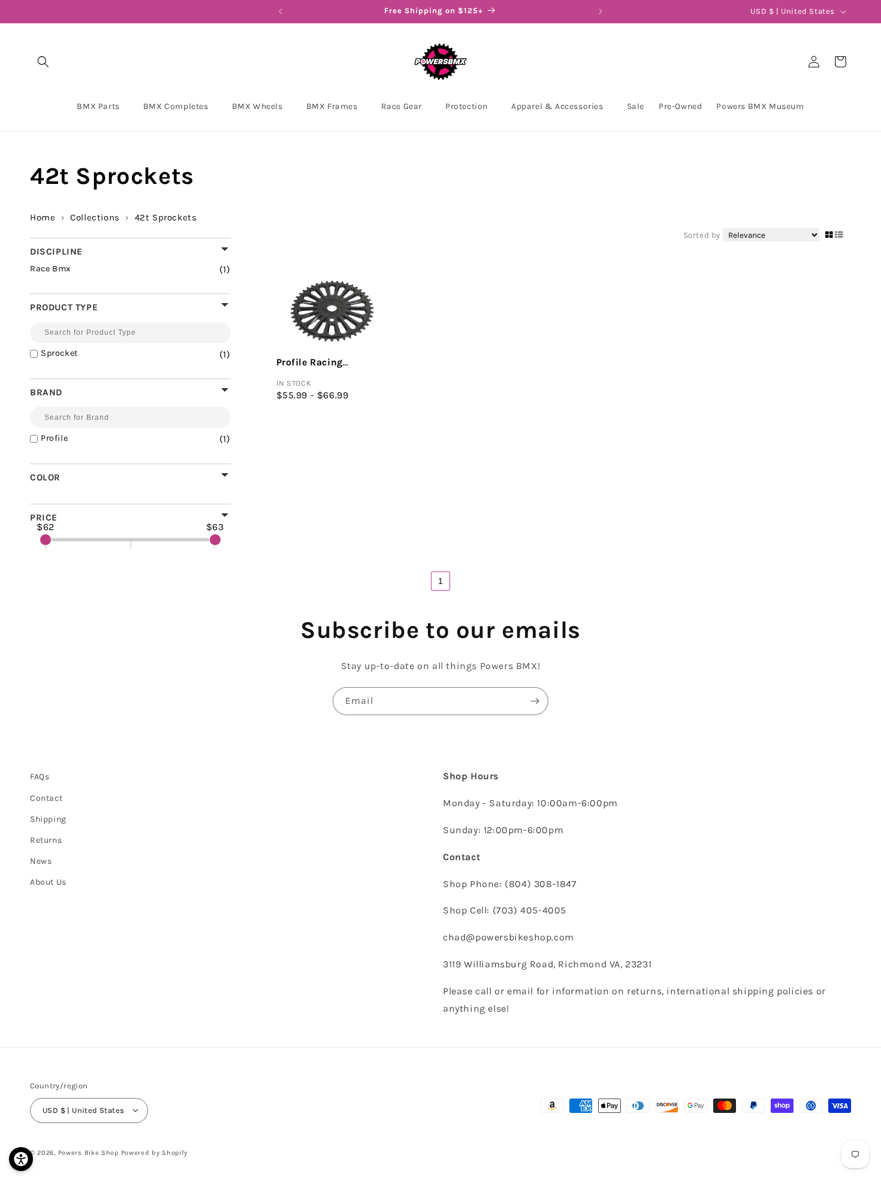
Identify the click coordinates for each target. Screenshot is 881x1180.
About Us (48, 882)
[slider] (46, 540)
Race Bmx (115, 269)
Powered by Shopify (154, 1152)
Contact (46, 797)
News (41, 861)
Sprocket (121, 353)
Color (45, 477)
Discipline (56, 251)
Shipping (48, 818)
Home (42, 217)
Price (44, 517)
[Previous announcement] (280, 11)
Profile (121, 438)
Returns (46, 839)
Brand (46, 392)
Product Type (64, 307)
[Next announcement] (600, 11)
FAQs (39, 776)
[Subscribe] (534, 701)
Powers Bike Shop (88, 1152)
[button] (43, 62)
